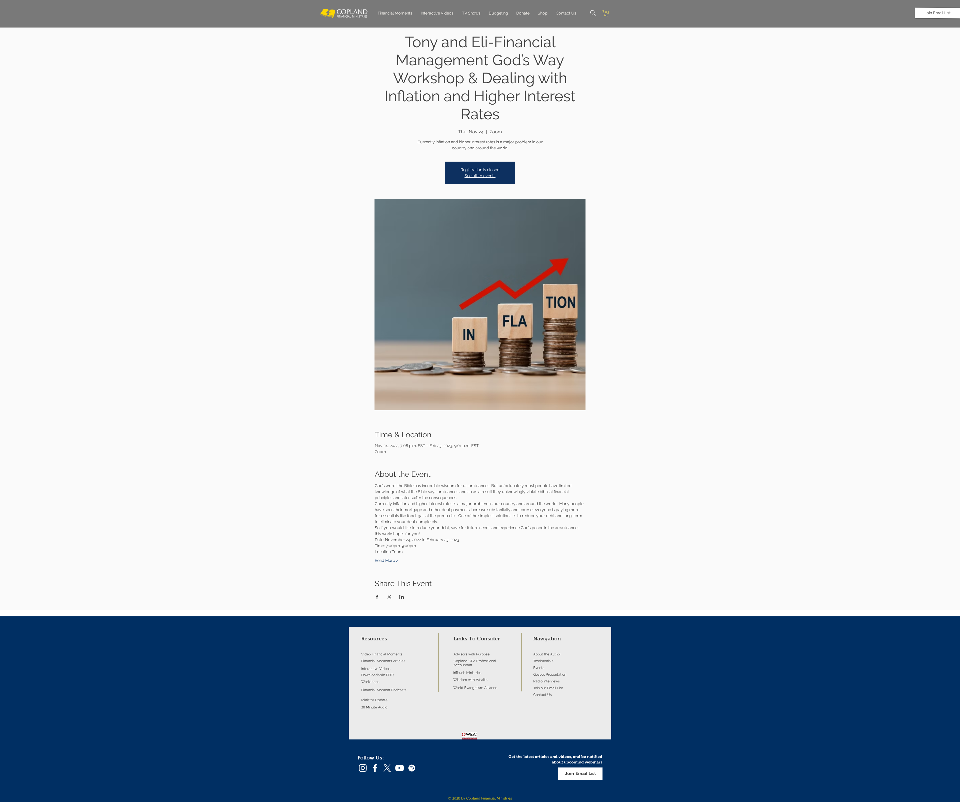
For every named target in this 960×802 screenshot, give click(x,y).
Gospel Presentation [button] (549, 674)
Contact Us (542, 695)
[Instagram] (363, 768)
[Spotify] (411, 768)
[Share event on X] (389, 597)
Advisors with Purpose (472, 654)
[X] (387, 768)
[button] (937, 13)
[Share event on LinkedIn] (401, 597)
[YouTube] (399, 768)
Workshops (370, 682)
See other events (480, 175)
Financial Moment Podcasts (383, 690)
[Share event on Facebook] (377, 597)
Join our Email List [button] (548, 688)
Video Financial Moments (381, 654)
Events (538, 668)
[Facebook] (375, 768)
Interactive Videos (375, 669)
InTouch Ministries (467, 673)
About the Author (547, 654)
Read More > (386, 560)
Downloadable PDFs (377, 675)
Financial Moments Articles (383, 661)
